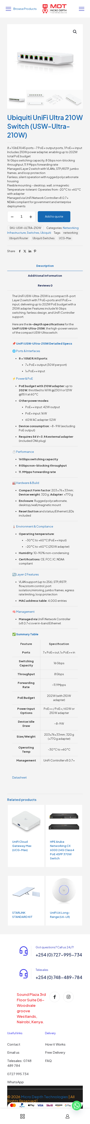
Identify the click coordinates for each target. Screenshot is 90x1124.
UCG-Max (65, 238)
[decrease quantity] (12, 216)
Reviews (45, 285)
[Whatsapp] (76, 1107)
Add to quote (54, 216)
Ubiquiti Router (18, 238)
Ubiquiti (45, 232)
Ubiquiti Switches (44, 238)
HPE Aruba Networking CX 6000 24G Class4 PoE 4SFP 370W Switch (62, 850)
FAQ (48, 1061)
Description (45, 265)
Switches (33, 232)
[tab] (45, 266)
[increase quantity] (31, 216)
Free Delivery (55, 1052)
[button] (75, 31)
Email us (13, 1052)
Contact (13, 1044)
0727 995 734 (18, 1074)
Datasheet (19, 777)
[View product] (39, 810)
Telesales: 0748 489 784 (19, 1063)
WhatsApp (15, 1082)
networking (70, 232)
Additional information (45, 275)
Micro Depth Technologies (45, 1096)
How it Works (55, 1044)
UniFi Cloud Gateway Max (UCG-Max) (21, 846)
